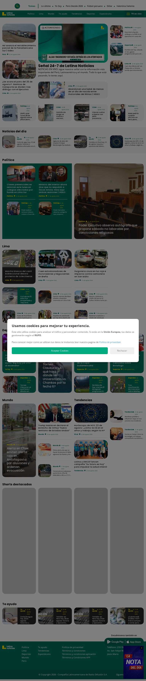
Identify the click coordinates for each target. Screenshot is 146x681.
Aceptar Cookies (59, 350)
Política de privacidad (110, 342)
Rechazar (122, 350)
